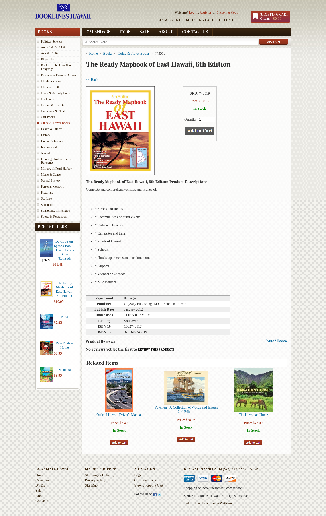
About (166, 31)
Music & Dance (51, 174)
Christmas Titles (51, 87)
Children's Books (51, 81)
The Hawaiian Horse (253, 415)
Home (39, 475)
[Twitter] (159, 494)
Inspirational (49, 147)
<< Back (92, 79)
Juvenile (46, 153)
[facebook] (155, 494)
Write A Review (276, 341)
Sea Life (46, 198)
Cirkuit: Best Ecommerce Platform (208, 503)
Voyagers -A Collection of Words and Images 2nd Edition (186, 409)
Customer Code (227, 12)
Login (138, 475)
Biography (47, 59)
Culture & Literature (54, 105)
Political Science (51, 41)
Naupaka (64, 369)
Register (205, 12)
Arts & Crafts (49, 53)
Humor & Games (52, 141)
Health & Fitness (51, 129)
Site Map (91, 485)
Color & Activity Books (56, 93)
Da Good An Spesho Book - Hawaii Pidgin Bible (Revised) (64, 250)
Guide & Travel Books (55, 123)
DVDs (125, 31)
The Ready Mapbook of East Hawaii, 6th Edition (64, 289)
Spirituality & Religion (55, 210)
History (45, 135)
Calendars (98, 31)
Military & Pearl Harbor (56, 168)
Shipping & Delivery (99, 475)
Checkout (228, 20)
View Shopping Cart (148, 485)
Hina (64, 316)
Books (45, 31)
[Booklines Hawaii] (63, 17)
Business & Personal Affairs (58, 75)
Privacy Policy (95, 480)
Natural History (51, 180)
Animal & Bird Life (53, 47)
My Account (169, 20)
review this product (155, 349)
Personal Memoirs (52, 186)
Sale (144, 31)
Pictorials (47, 192)
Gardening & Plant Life (56, 111)
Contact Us (195, 31)
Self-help (47, 204)
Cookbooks (48, 99)
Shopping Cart (200, 20)
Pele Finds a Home (64, 345)
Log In (193, 12)
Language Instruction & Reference (56, 160)
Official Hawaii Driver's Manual (119, 415)
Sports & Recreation (54, 216)
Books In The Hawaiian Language (56, 67)
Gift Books (48, 117)
